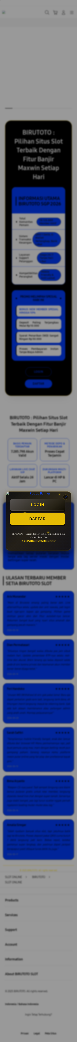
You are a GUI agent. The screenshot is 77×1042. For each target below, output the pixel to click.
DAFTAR (37, 519)
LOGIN (37, 505)
